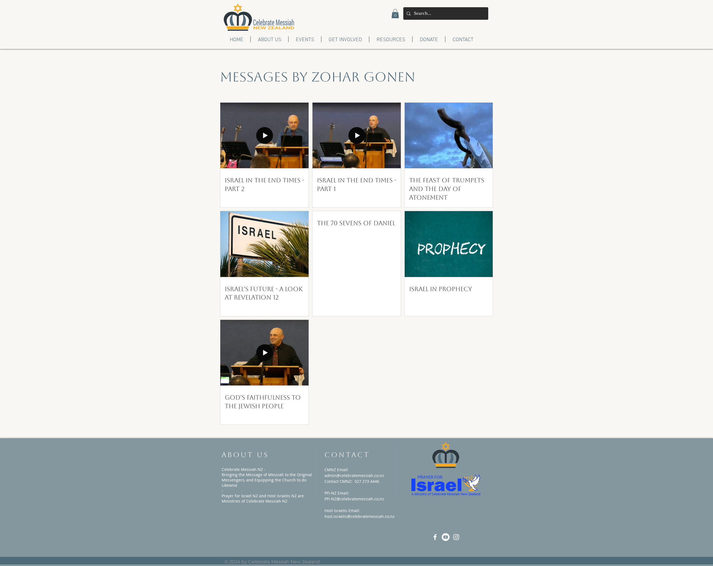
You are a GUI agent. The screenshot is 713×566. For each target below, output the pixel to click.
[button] (395, 13)
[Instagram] (456, 537)
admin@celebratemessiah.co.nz (354, 475)
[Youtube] (446, 537)
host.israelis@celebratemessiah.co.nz (359, 516)
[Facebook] (435, 537)
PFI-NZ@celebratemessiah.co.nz (354, 498)
